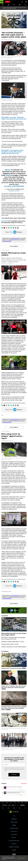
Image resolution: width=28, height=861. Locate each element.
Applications (14, 818)
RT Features (4, 651)
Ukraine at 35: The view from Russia (11, 668)
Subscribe (4, 221)
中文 (26, 802)
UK (2, 415)
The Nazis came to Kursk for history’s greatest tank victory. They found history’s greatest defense (13, 708)
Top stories (4, 615)
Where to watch (14, 822)
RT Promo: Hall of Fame (14, 840)
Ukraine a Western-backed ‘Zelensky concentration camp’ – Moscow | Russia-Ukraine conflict (14, 8)
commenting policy (15, 238)
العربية (2, 802)
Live (14, 815)
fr (18, 802)
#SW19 (8, 175)
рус (11, 802)
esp (7, 802)
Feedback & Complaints (14, 846)
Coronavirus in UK (6, 591)
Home (3, 29)
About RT (14, 837)
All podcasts (24, 783)
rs (22, 802)
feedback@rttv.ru (7, 241)
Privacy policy (14, 834)
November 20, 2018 (14, 190)
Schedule (14, 825)
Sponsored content (14, 828)
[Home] (1, 1)
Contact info (14, 843)
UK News (7, 29)
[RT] (4, 805)
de (14, 802)
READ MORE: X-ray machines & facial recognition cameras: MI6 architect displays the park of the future (12, 152)
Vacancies (14, 850)
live (7, 1)
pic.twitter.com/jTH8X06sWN (14, 186)
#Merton (8, 170)
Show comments (14, 246)
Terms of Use (14, 831)
